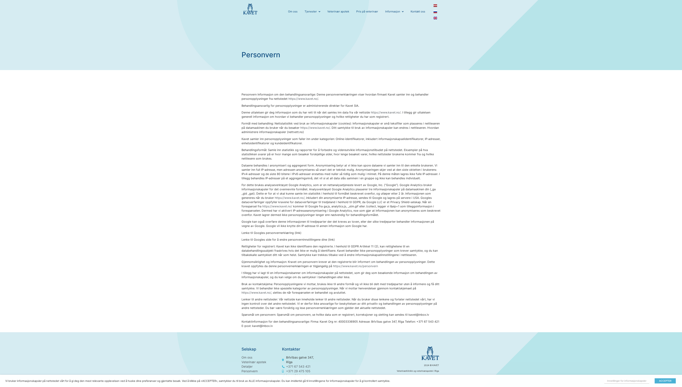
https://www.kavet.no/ (303, 98)
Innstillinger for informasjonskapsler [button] (626, 380)
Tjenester (311, 11)
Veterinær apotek (338, 11)
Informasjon (392, 11)
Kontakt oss (418, 11)
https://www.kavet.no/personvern (355, 266)
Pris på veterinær (367, 11)
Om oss (292, 11)
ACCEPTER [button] (665, 380)
